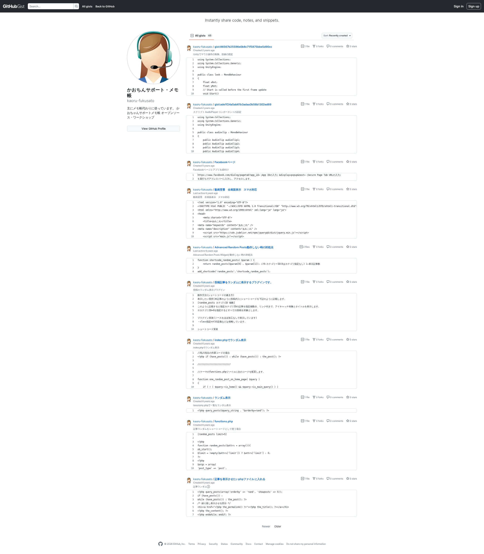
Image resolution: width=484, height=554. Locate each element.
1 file (306, 46)
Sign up (473, 6)
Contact (258, 543)
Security (213, 543)
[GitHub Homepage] (160, 544)
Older (277, 526)
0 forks (319, 46)
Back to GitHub (105, 6)
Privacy (202, 543)
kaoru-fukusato (202, 46)
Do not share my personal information (306, 543)
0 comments (336, 46)
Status (224, 543)
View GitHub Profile (154, 128)
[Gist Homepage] (14, 6)
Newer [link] (266, 526)
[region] (271, 77)
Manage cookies (274, 543)
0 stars (353, 46)
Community (237, 543)
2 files (306, 246)
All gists (87, 6)
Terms (191, 543)
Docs (248, 543)
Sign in (459, 6)
